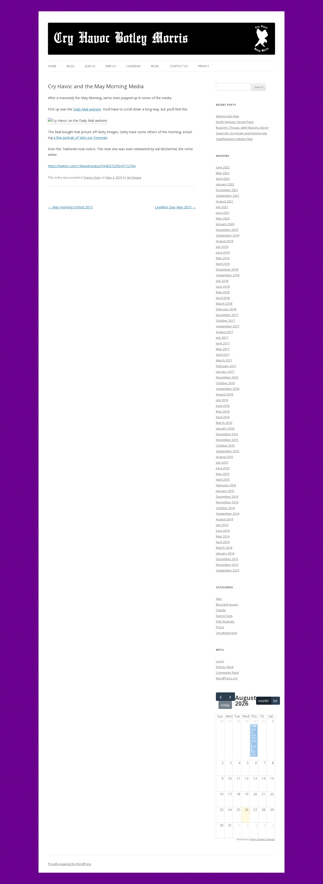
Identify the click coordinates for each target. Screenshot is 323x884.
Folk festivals (225, 621)
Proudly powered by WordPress (69, 864)
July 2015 (222, 462)
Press (220, 627)
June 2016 (223, 406)
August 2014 (224, 519)
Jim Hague (134, 177)
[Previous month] (221, 696)
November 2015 (227, 440)
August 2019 (224, 241)
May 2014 (222, 536)
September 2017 (227, 326)
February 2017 (226, 366)
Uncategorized (226, 633)
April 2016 (223, 417)
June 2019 (223, 252)
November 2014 (227, 502)
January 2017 (225, 371)
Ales (219, 599)
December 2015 (227, 434)
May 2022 (222, 173)
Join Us (90, 66)
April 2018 (223, 298)
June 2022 (223, 167)
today (225, 705)
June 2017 (223, 343)
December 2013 (227, 559)
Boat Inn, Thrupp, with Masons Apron (242, 127)
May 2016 (222, 411)
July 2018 (222, 281)
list (275, 701)
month (263, 701)
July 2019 (222, 247)
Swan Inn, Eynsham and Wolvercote (241, 133)
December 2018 (227, 269)
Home (52, 66)
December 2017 (227, 315)
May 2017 (222, 349)
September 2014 (227, 513)
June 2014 (223, 530)
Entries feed (224, 667)
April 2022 (223, 178)
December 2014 (227, 496)
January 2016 (225, 428)
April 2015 (223, 479)
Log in (220, 661)
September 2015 (227, 451)
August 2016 (224, 394)
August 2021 (224, 201)
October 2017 (225, 320)
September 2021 (227, 196)
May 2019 (222, 258)
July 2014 (222, 525)
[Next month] (230, 696)
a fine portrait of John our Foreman (80, 137)
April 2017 (223, 354)
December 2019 (227, 230)
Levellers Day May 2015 (175, 207)
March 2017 (224, 360)
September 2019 (227, 235)
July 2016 (222, 400)
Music (155, 66)
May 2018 (222, 292)
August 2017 (224, 332)
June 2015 (223, 468)
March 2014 (224, 547)
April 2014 (223, 542)
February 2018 (226, 309)
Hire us (110, 66)
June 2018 (223, 286)
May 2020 (222, 218)
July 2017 (222, 337)
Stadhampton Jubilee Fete (234, 139)
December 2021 (227, 190)
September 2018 (227, 275)
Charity (221, 610)
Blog (70, 66)
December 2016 (227, 377)
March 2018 (224, 303)
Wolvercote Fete (227, 116)
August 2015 (224, 457)
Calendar (133, 66)
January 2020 (225, 224)
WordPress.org (226, 678)
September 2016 (227, 389)
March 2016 (224, 423)
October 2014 (225, 508)
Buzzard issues (227, 604)
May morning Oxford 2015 (70, 207)
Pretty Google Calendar (262, 839)
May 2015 (222, 474)
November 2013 (227, 565)
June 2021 (223, 213)
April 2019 (223, 264)
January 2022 (225, 184)
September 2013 (227, 570)
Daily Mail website (87, 109)
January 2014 (225, 553)
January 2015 (225, 491)
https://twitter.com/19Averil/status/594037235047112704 (91, 166)
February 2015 (226, 485)
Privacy (203, 66)
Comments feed (227, 672)
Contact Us (179, 66)
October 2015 (225, 445)
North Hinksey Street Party (235, 122)
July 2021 (222, 207)
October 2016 (225, 383)
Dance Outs (92, 177)
